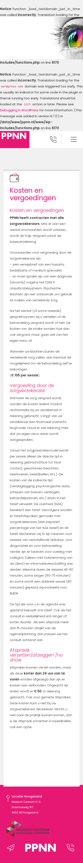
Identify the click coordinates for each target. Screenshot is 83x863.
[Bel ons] (71, 847)
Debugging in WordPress (19, 110)
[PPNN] (41, 852)
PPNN (14, 139)
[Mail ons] (11, 847)
